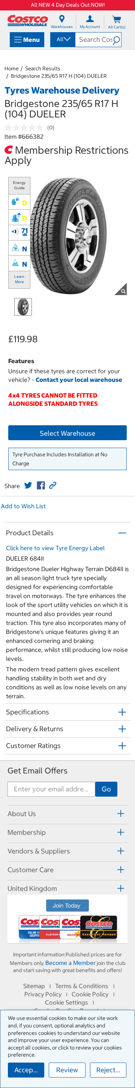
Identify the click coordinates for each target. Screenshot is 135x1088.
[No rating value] (25, 127)
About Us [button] (22, 813)
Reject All (110, 1070)
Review (67, 1070)
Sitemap (34, 986)
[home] (28, 20)
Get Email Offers (38, 771)
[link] (28, 485)
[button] (116, 40)
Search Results (42, 68)
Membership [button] (27, 832)
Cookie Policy (90, 994)
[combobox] (62, 39)
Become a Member (70, 962)
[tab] (68, 813)
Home (11, 68)
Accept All (29, 1070)
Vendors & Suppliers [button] (39, 851)
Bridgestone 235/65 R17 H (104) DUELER (59, 76)
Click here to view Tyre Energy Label (55, 548)
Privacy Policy (43, 994)
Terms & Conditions (81, 986)
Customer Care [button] (31, 869)
